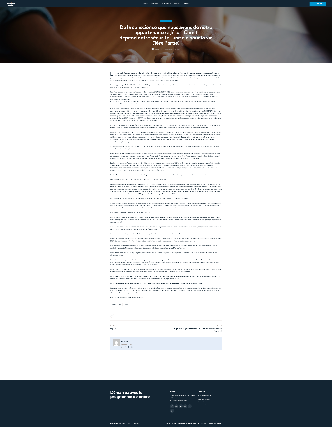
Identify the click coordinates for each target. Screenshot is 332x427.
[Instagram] (185, 406)
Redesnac (125, 341)
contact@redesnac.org (204, 395)
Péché (126, 304)
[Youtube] (176, 406)
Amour (114, 304)
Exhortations (166, 21)
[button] (113, 316)
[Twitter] (181, 406)
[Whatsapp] (172, 411)
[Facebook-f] (172, 406)
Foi (120, 304)
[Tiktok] (190, 406)
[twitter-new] (125, 347)
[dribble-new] (128, 347)
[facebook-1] (122, 347)
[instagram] (132, 347)
